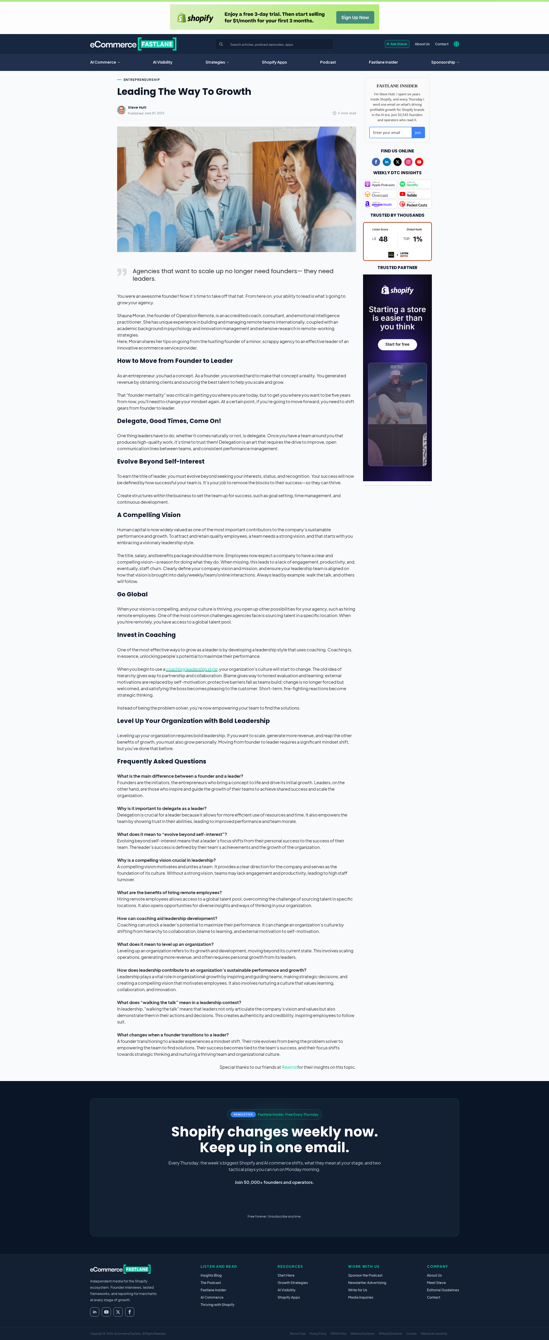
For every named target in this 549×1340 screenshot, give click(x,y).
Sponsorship (443, 62)
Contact (441, 44)
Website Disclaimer (362, 1333)
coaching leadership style (191, 669)
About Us (422, 44)
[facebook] (376, 162)
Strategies (215, 62)
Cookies (411, 1333)
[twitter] (397, 162)
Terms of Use (297, 1333)
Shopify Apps (274, 62)
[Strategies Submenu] (229, 62)
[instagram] (408, 162)
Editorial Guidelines (443, 1290)
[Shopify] (274, 17)
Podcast (328, 62)
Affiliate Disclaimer (390, 1333)
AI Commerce (103, 62)
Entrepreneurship (142, 79)
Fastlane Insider (383, 62)
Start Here (286, 1275)
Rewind (289, 1067)
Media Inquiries (360, 1297)
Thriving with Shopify (217, 1304)
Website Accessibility (434, 1333)
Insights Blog (211, 1275)
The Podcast (211, 1282)
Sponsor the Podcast (365, 1275)
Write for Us (357, 1290)
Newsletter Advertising (367, 1282)
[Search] (221, 44)
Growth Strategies (293, 1282)
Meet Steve (436, 1282)
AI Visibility (162, 62)
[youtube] (419, 162)
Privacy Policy (318, 1333)
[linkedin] (387, 162)
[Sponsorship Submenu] (459, 62)
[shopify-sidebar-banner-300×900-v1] (397, 377)
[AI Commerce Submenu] (120, 62)
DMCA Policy (338, 1333)
